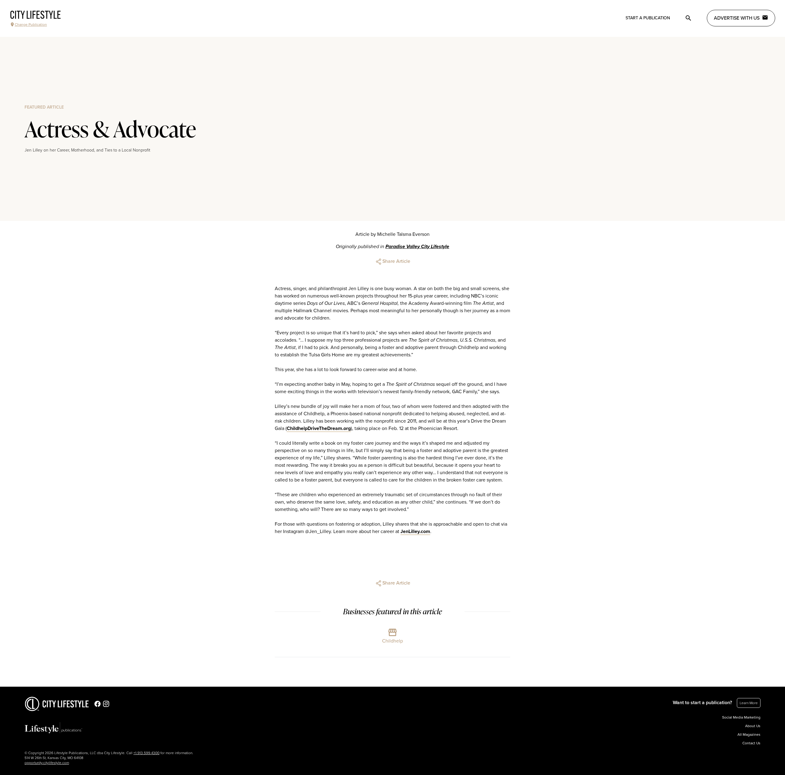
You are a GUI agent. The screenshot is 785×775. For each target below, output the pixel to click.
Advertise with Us (737, 18)
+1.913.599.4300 (146, 753)
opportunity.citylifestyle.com (47, 763)
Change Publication (31, 24)
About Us (752, 726)
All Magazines (748, 734)
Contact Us (751, 743)
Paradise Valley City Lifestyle (417, 247)
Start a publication (648, 18)
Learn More (749, 703)
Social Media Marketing (741, 717)
